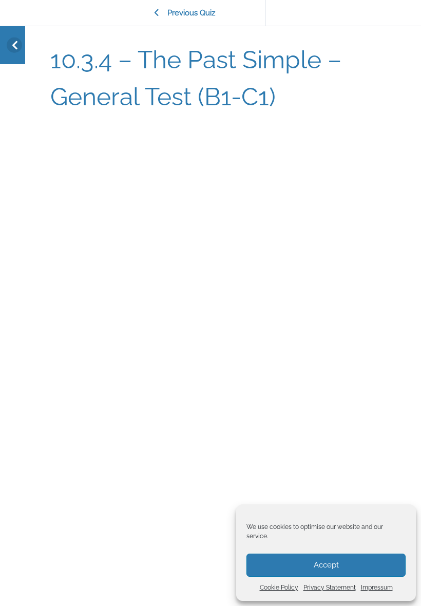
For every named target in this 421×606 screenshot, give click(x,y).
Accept (326, 565)
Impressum (377, 587)
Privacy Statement (329, 587)
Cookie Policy (279, 587)
